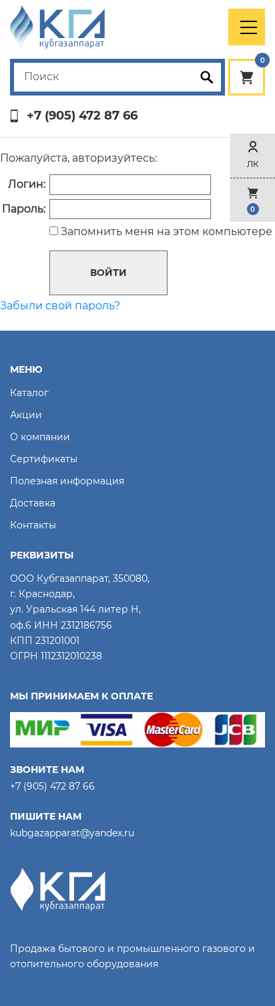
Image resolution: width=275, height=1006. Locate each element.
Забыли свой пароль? (60, 305)
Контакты (33, 525)
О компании (40, 437)
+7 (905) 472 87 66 (82, 116)
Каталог (29, 393)
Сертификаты (43, 459)
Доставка (32, 503)
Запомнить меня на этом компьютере (165, 231)
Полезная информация (67, 481)
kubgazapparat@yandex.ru (72, 833)
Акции (26, 415)
